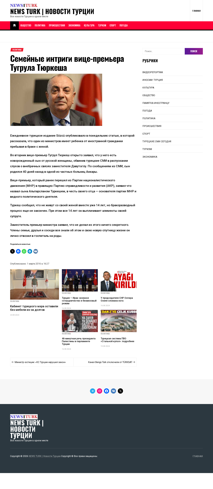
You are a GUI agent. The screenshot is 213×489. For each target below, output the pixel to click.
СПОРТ (113, 25)
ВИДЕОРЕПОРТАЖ (152, 72)
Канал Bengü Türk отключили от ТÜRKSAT (110, 362)
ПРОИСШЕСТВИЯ (57, 25)
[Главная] (14, 25)
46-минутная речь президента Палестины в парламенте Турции (78, 341)
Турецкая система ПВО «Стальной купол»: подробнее (117, 340)
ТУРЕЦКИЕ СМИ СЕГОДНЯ (156, 141)
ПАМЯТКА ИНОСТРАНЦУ (155, 103)
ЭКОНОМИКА (74, 25)
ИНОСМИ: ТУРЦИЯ (152, 80)
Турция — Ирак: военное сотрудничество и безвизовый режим (79, 301)
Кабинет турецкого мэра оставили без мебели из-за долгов (34, 308)
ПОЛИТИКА (40, 25)
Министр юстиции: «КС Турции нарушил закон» (40, 362)
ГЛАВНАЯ (196, 10)
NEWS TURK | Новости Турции (52, 11)
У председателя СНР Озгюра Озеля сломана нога (117, 299)
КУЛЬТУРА (89, 25)
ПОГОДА (124, 25)
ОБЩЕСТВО (25, 25)
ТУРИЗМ (102, 25)
